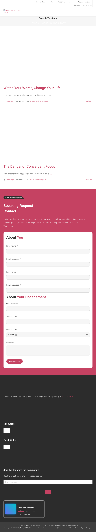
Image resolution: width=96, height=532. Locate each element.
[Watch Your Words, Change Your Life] (48, 57)
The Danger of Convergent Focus (29, 166)
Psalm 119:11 (67, 396)
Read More (88, 101)
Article (32, 101)
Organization (12, 303)
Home (33, 23)
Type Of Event (12, 316)
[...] (54, 95)
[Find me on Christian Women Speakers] (8, 453)
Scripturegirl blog (42, 101)
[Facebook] (4, 4)
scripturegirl (10, 101)
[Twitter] (16, 4)
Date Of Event (13, 329)
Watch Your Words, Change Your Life (32, 88)
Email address (13, 259)
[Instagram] (13, 4)
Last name (11, 272)
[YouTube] (19, 4)
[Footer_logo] (25, 380)
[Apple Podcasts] (7, 4)
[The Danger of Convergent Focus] (48, 136)
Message (11, 342)
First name (12, 246)
